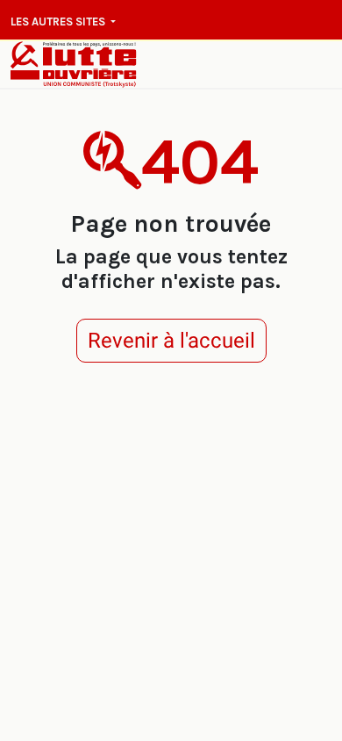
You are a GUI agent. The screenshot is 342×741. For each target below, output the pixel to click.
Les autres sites (59, 21)
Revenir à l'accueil (171, 340)
